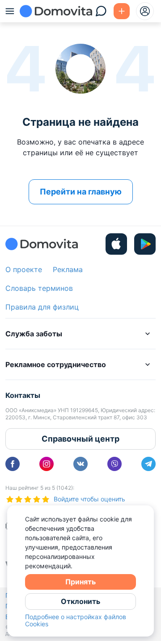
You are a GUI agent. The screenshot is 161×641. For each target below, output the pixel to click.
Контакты (22, 395)
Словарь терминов (39, 288)
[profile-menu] (145, 11)
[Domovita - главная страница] (56, 11)
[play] (145, 244)
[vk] (80, 464)
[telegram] (148, 464)
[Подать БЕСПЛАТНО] (121, 11)
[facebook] (12, 464)
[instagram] (46, 464)
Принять (80, 581)
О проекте (23, 269)
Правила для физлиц (42, 307)
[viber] (114, 464)
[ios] (116, 244)
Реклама (68, 269)
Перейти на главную (81, 191)
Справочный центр (80, 438)
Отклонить (80, 601)
